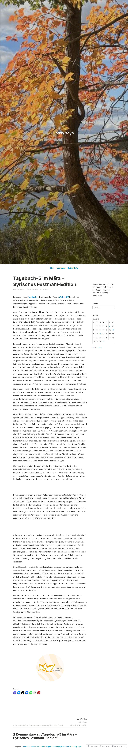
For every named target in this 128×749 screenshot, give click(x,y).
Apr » (99, 347)
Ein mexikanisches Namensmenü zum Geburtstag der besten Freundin (38, 725)
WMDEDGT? (64, 297)
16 (100, 334)
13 (113, 330)
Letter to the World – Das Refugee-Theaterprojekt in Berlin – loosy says (52, 747)
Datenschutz (73, 268)
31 (103, 341)
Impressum (61, 268)
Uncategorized (20, 289)
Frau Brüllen (33, 297)
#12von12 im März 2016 (78, 725)
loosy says (64, 133)
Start (52, 268)
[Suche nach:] (103, 307)
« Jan (94, 347)
